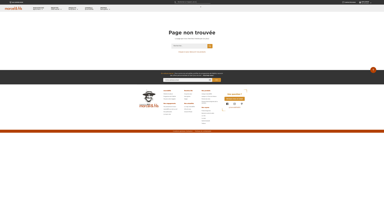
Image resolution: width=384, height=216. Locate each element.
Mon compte (365, 1)
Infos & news (187, 109)
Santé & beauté (206, 120)
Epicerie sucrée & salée (208, 113)
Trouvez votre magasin (170, 99)
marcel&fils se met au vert (170, 109)
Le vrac (204, 115)
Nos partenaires (168, 111)
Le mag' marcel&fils (189, 106)
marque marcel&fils (207, 93)
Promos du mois (206, 99)
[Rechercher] (175, 1)
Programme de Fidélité (170, 96)
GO (216, 80)
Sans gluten (187, 96)
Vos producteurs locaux (170, 106)
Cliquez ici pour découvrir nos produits (192, 52)
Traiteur (204, 123)
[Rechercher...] (209, 46)
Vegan (186, 99)
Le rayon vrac (167, 114)
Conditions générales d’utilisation (183, 131)
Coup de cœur (188, 93)
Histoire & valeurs (168, 93)
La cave (204, 118)
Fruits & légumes (206, 110)
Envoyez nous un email (234, 99)
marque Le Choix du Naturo (209, 96)
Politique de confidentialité (203, 131)
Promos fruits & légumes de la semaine (210, 102)
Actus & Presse (188, 111)
